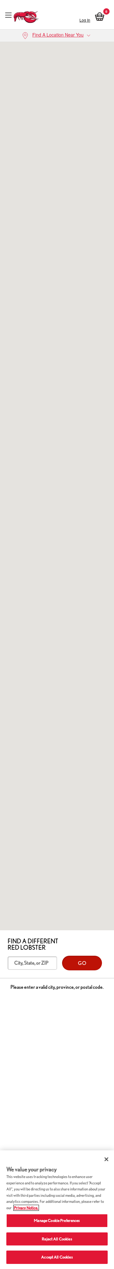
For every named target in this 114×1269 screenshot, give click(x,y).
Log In (84, 20)
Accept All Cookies (57, 1257)
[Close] (106, 1159)
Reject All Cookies (57, 1239)
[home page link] (26, 15)
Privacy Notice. (26, 1207)
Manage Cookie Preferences (57, 1220)
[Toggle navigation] (8, 15)
